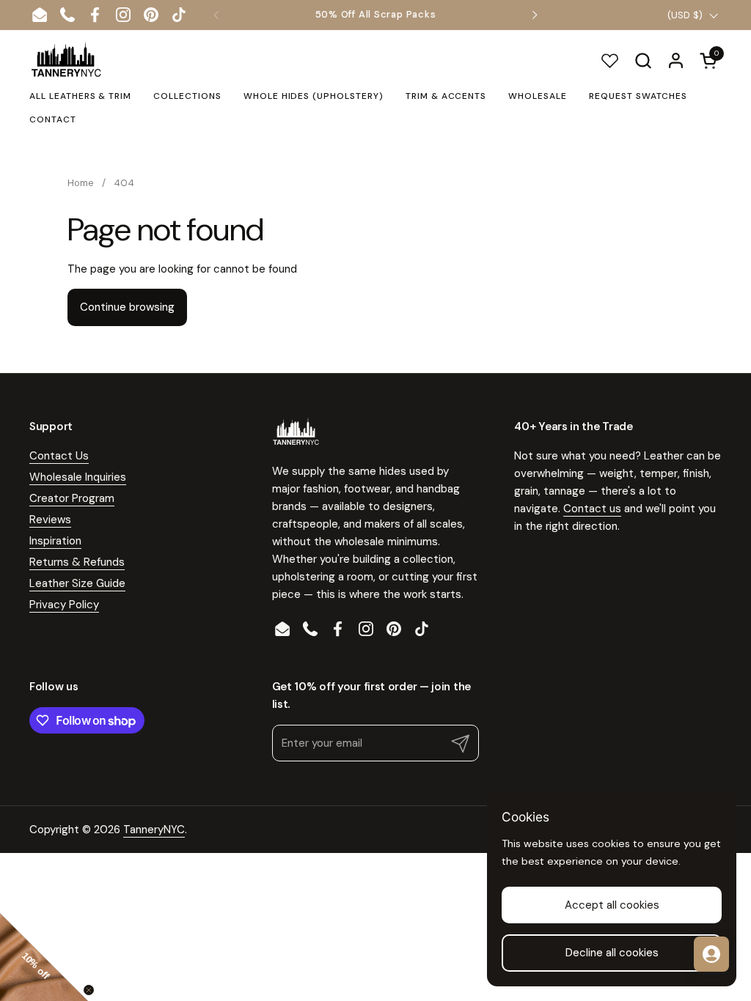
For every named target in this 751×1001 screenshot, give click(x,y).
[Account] (676, 60)
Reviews (50, 519)
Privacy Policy (64, 604)
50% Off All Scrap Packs (375, 15)
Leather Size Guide (77, 583)
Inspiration (55, 540)
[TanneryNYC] (65, 60)
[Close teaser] (89, 990)
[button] (643, 60)
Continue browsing (127, 307)
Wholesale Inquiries (77, 477)
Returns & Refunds (77, 562)
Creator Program (71, 498)
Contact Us (59, 455)
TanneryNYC (154, 829)
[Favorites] (610, 60)
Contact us (592, 508)
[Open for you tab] (711, 954)
